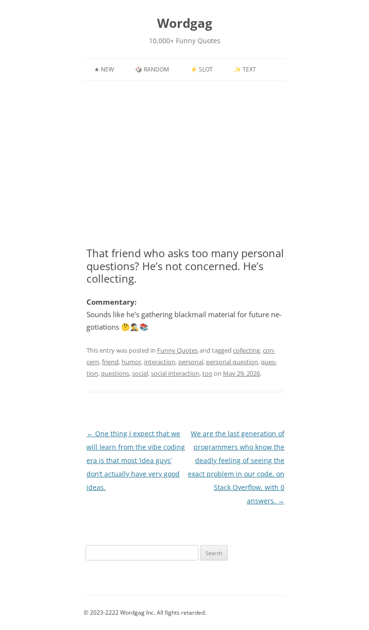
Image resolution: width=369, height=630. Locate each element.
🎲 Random (152, 69)
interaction (159, 361)
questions (115, 373)
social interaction (175, 373)
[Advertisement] (184, 169)
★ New (104, 69)
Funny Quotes (177, 350)
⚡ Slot (201, 69)
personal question (232, 361)
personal (190, 361)
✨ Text (245, 69)
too (207, 373)
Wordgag (184, 23)
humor (131, 361)
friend (110, 361)
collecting (246, 350)
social (140, 373)
